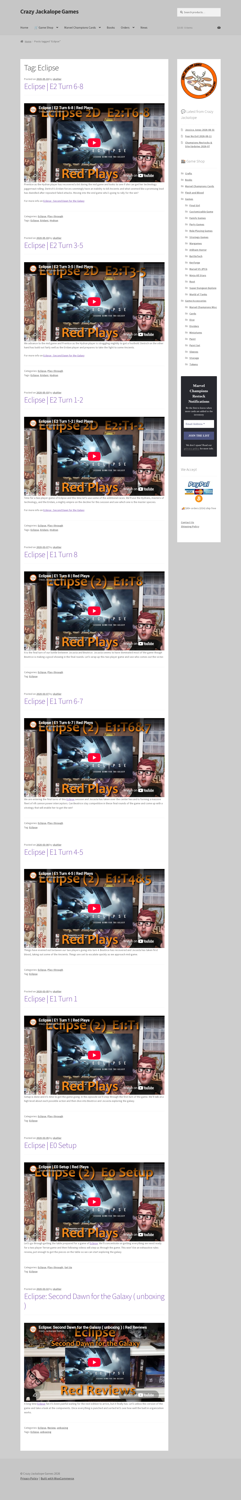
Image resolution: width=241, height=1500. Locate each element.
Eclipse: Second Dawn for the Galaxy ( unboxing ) (94, 1301)
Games (189, 199)
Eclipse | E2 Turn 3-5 (53, 245)
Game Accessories (195, 300)
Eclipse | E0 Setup (50, 1145)
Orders (125, 27)
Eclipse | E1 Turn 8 (50, 554)
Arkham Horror (198, 249)
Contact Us (187, 522)
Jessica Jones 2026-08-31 (199, 129)
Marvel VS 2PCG (198, 269)
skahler (57, 79)
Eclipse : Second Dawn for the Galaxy (64, 201)
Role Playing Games (201, 230)
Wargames (195, 243)
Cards (192, 313)
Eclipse (42, 216)
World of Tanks (198, 294)
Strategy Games (198, 237)
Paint (192, 339)
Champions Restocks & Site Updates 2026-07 (198, 144)
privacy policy (191, 448)
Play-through (55, 216)
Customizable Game (201, 211)
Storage (194, 358)
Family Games (197, 218)
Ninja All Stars (197, 275)
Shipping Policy (190, 526)
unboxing (62, 1427)
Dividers (194, 326)
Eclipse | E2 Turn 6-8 (53, 86)
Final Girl (194, 205)
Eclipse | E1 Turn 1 (50, 998)
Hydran (54, 220)
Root (192, 281)
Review (51, 1427)
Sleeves (193, 351)
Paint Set (194, 345)
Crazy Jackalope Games (49, 11)
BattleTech (195, 256)
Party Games (196, 224)
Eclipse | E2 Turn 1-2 (53, 400)
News (143, 27)
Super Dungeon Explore (202, 288)
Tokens (193, 364)
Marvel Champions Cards (80, 27)
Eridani (44, 220)
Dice (191, 319)
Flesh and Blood (194, 192)
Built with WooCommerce (57, 1478)
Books (111, 27)
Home (24, 27)
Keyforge (194, 262)
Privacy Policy (29, 1478)
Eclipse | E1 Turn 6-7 (53, 701)
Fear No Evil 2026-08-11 (198, 136)
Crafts (188, 173)
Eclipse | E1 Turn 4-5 (53, 852)
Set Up (68, 1267)
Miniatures (195, 332)
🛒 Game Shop (43, 27)
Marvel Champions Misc (203, 307)
